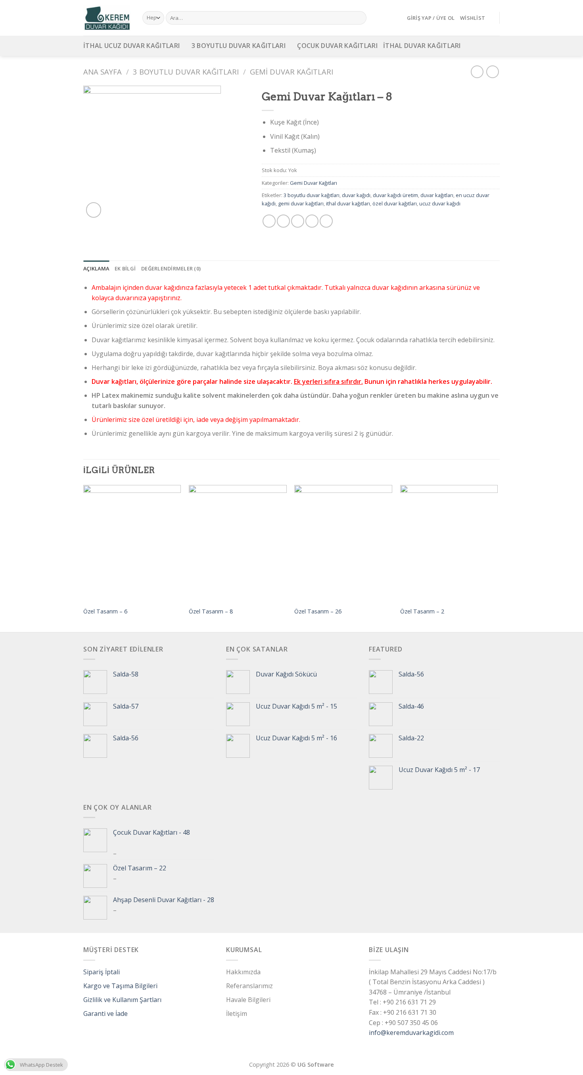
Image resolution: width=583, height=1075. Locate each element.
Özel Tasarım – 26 (317, 611)
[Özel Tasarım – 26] (343, 543)
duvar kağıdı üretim (395, 195)
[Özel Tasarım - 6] (132, 543)
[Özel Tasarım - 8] (238, 543)
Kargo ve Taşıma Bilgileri (120, 985)
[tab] (96, 268)
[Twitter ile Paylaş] (283, 221)
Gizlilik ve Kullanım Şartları (122, 999)
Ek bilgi (125, 268)
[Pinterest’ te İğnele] (311, 221)
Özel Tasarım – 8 (211, 611)
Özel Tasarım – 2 (422, 611)
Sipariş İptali (101, 972)
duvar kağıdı (356, 195)
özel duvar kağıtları (394, 203)
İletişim (236, 1013)
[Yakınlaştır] (94, 210)
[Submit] (359, 18)
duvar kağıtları (436, 195)
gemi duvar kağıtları (301, 203)
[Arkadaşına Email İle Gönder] (297, 221)
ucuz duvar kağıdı (439, 203)
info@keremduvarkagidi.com (411, 1032)
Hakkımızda (243, 972)
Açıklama (96, 268)
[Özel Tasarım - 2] (449, 543)
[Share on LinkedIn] (326, 221)
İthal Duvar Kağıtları (422, 45)
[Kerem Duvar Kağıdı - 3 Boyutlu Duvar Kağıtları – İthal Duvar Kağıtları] (106, 18)
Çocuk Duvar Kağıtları (337, 45)
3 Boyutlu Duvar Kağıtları (239, 45)
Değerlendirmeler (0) (171, 268)
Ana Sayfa (102, 72)
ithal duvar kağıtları (348, 203)
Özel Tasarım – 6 (105, 611)
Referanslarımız (249, 985)
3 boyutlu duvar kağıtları (311, 195)
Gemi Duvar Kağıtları (291, 72)
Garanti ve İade (105, 1013)
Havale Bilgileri (248, 999)
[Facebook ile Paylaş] (269, 221)
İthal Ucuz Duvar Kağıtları (131, 45)
